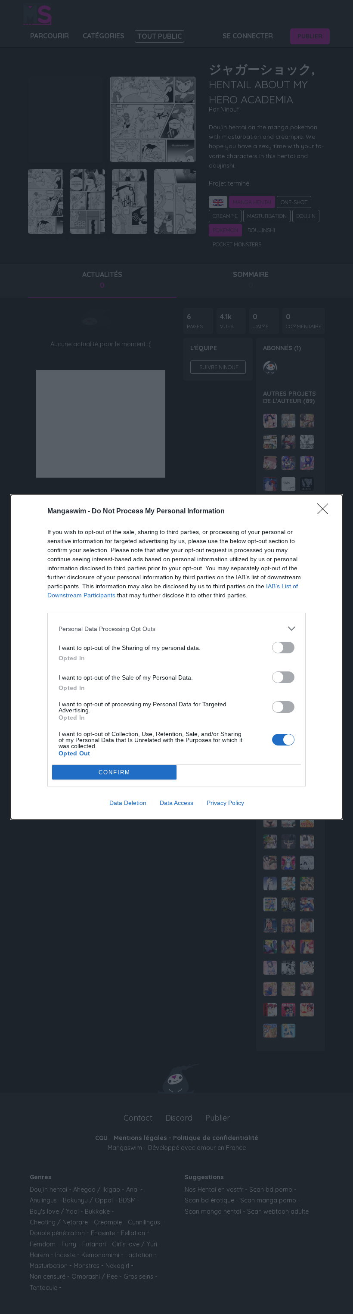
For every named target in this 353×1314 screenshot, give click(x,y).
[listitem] (176, 628)
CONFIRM (114, 772)
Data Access (176, 802)
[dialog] (176, 657)
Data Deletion (127, 802)
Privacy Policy (225, 802)
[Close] (325, 511)
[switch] (283, 647)
